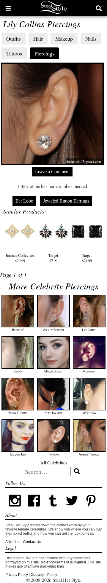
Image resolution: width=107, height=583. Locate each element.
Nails (91, 38)
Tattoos (14, 53)
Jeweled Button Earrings (66, 200)
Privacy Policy (16, 575)
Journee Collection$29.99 (20, 258)
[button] (8, 8)
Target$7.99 (53, 258)
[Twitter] (71, 509)
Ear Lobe (24, 200)
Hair (38, 38)
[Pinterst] (90, 509)
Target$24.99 (87, 258)
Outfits (13, 38)
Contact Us (32, 542)
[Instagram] (14, 509)
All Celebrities (53, 462)
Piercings (44, 53)
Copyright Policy (44, 575)
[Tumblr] (52, 509)
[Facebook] (33, 509)
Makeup (64, 38)
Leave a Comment (52, 171)
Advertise (13, 542)
